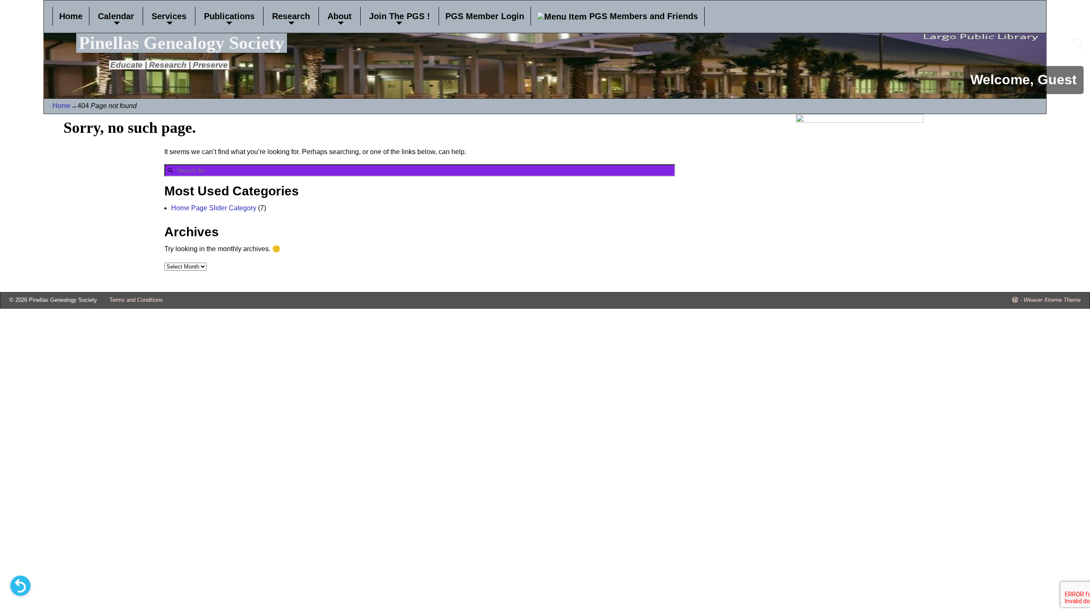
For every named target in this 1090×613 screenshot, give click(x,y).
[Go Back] (20, 586)
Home (71, 16)
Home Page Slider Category (213, 208)
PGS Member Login (484, 16)
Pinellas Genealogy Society (181, 43)
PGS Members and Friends (642, 16)
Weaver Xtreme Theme (1052, 300)
